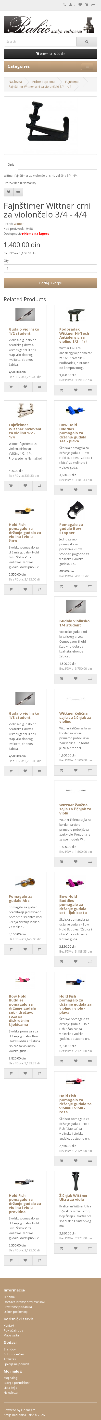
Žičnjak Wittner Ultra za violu (73, 1197)
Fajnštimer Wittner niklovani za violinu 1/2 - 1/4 (25, 430)
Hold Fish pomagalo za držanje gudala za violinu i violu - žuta (25, 532)
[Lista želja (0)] (80, 5)
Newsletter (11, 1393)
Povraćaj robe (13, 1330)
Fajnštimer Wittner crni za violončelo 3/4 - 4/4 (40, 87)
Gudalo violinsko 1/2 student (24, 331)
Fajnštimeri (72, 82)
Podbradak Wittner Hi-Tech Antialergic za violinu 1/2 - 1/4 (74, 335)
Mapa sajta (11, 1335)
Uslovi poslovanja (16, 1312)
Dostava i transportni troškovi (24, 1302)
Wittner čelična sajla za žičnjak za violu (75, 808)
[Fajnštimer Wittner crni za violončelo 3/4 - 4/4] (50, 125)
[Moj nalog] (72, 5)
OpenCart (28, 1410)
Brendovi (10, 1349)
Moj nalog (10, 1378)
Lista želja (10, 1388)
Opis (11, 164)
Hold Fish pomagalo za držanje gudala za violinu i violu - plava (75, 1004)
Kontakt (9, 1325)
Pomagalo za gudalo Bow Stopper (71, 528)
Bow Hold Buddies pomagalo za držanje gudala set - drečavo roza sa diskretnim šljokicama (22, 1010)
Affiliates (10, 1359)
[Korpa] (86, 5)
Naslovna (15, 82)
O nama (9, 1297)
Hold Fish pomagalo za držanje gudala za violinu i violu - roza (75, 1103)
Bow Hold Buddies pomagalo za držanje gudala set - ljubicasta (73, 904)
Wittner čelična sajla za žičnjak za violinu (75, 717)
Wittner (19, 224)
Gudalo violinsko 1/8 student (24, 715)
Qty (6, 261)
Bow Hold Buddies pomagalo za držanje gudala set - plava (72, 432)
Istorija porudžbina (17, 1383)
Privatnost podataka (18, 1307)
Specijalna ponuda (16, 1364)
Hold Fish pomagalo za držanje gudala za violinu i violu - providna (25, 1203)
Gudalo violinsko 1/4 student (74, 622)
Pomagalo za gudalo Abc (20, 898)
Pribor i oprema (43, 82)
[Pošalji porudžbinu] (93, 5)
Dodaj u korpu (50, 282)
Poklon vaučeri (14, 1354)
